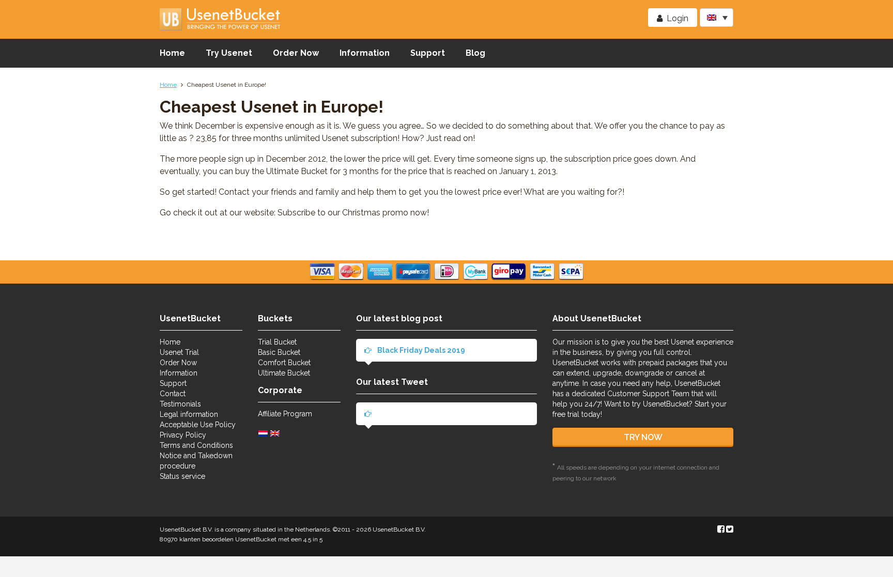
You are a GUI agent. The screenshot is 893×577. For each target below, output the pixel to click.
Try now (643, 437)
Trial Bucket (277, 342)
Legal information (189, 414)
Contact (173, 393)
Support (427, 53)
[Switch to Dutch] (264, 432)
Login (677, 18)
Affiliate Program (285, 414)
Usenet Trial (179, 352)
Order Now (296, 53)
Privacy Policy (183, 435)
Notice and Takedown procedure (196, 460)
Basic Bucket (279, 352)
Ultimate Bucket (284, 373)
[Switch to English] (276, 432)
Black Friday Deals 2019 (420, 350)
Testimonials (180, 404)
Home (172, 53)
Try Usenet (229, 53)
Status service (182, 476)
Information (365, 53)
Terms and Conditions (196, 445)
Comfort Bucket (284, 362)
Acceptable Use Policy (198, 424)
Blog (475, 53)
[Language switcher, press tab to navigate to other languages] (716, 17)
